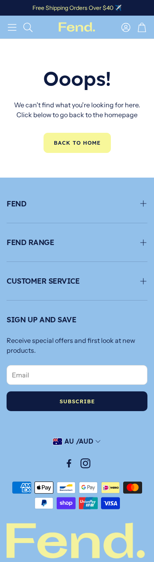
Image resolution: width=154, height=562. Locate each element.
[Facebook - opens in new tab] (69, 463)
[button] (12, 27)
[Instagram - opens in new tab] (85, 463)
